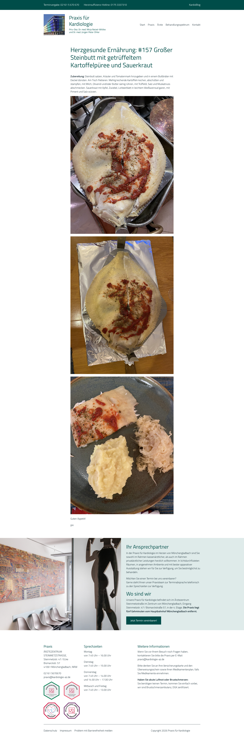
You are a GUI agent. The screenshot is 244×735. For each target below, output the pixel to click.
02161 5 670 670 (69, 5)
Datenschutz (50, 730)
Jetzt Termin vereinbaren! (143, 620)
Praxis (151, 25)
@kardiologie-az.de (154, 659)
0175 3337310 (119, 5)
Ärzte (160, 25)
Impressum (66, 730)
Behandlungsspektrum (177, 25)
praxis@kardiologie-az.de (57, 677)
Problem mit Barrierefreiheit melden (93, 730)
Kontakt (196, 25)
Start (142, 25)
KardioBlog (194, 5)
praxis (141, 659)
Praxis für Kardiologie (81, 21)
